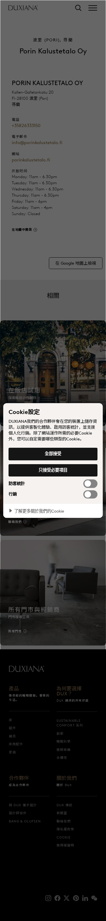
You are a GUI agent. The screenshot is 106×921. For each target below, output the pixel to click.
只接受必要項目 (53, 470)
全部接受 (53, 453)
